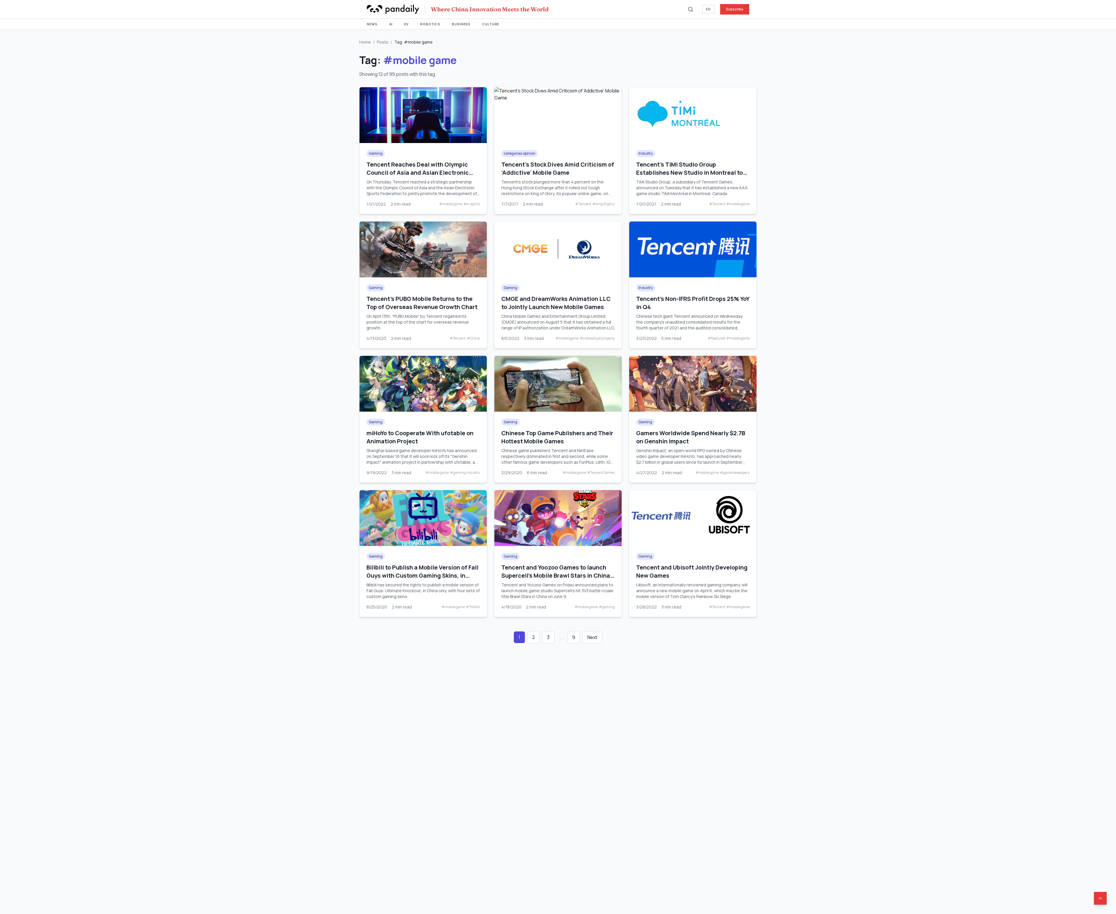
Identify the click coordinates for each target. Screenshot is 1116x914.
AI (391, 24)
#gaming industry (465, 472)
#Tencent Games (601, 472)
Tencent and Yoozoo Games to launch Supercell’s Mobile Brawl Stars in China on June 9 (555, 575)
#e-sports (472, 204)
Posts (382, 42)
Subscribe (734, 9)
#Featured (716, 338)
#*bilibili (473, 607)
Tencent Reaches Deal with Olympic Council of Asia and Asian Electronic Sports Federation (417, 172)
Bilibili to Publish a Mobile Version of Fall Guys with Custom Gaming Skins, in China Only (422, 575)
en (708, 9)
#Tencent (583, 204)
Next (592, 637)
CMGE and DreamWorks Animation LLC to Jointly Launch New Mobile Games (556, 303)
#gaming (607, 607)
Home (365, 42)
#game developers (735, 472)
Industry (646, 153)
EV (406, 24)
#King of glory (603, 204)
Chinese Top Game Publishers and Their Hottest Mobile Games (557, 437)
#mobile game (450, 204)
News (372, 24)
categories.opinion (519, 153)
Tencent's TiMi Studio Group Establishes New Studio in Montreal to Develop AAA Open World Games (689, 172)
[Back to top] (1100, 898)
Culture (490, 24)
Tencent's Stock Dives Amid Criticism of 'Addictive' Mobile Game (557, 168)
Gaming (375, 153)
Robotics (430, 24)
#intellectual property (597, 338)
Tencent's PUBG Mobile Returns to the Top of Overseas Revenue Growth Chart (421, 303)
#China (473, 338)
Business (461, 24)
